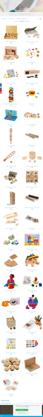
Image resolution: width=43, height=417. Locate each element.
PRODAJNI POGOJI (5, 400)
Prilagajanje (27, 406)
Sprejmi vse (22, 409)
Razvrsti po (16, 21)
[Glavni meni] (1, 1)
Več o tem (22, 406)
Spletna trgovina (4, 18)
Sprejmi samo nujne (21, 412)
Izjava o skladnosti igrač (6, 403)
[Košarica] (1, 415)
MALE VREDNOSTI (11, 18)
